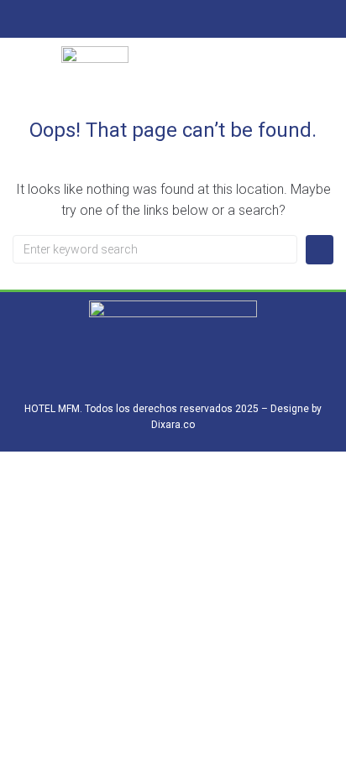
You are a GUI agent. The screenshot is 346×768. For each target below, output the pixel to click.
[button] (251, 80)
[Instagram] (189, 20)
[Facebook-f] (156, 20)
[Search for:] (155, 249)
